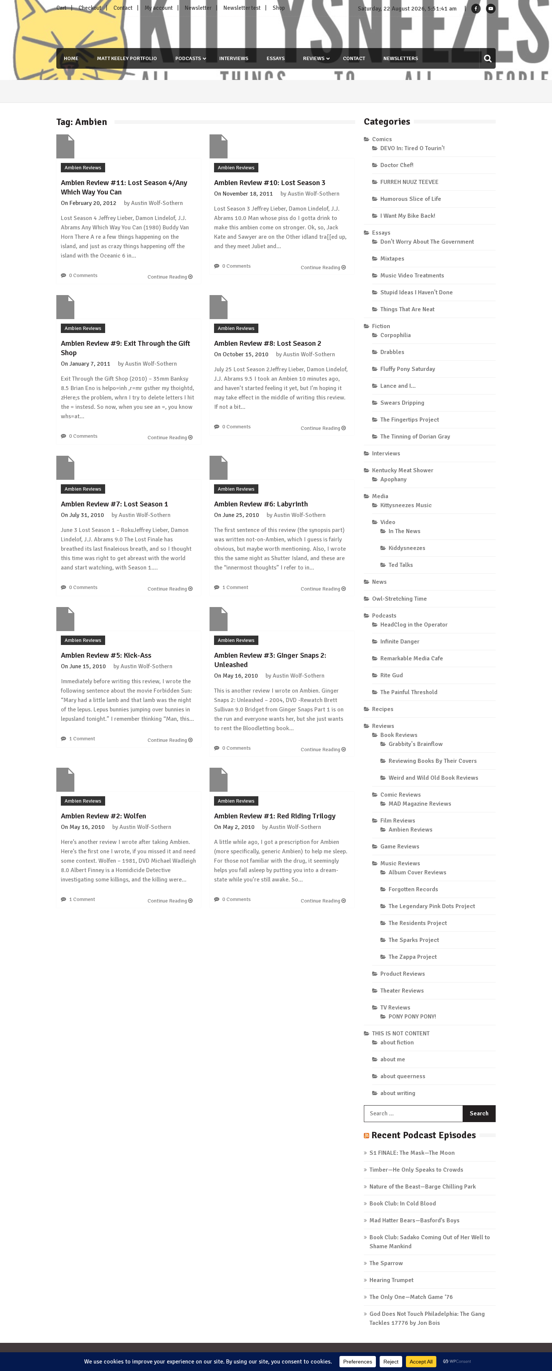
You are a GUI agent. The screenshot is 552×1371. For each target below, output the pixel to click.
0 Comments (83, 275)
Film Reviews (397, 820)
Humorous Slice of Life (410, 199)
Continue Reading (168, 277)
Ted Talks (401, 565)
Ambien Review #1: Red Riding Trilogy (275, 816)
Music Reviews (400, 863)
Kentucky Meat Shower (402, 470)
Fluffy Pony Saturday (407, 369)
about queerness (402, 1076)
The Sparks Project (414, 940)
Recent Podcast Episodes (423, 1135)
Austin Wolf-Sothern (157, 203)
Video (387, 522)
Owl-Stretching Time (399, 599)
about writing (397, 1093)
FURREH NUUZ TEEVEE (409, 182)
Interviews (233, 58)
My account (159, 8)
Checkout (89, 8)
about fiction (397, 1042)
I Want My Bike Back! (407, 216)
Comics (382, 139)
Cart (61, 8)
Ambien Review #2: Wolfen (103, 816)
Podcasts (188, 58)
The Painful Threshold (408, 692)
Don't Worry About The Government (427, 242)
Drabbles (392, 352)
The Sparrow (386, 1263)
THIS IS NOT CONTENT (401, 1033)
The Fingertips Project (409, 419)
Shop (279, 8)
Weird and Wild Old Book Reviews (433, 778)
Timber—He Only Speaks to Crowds (416, 1170)
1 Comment (235, 587)
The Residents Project (418, 923)
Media (380, 496)
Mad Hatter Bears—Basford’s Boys (415, 1220)
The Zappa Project (413, 957)
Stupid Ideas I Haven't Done (416, 292)
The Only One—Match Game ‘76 (411, 1297)
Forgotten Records (413, 889)
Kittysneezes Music (406, 505)
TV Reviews (395, 1007)
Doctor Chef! (396, 165)
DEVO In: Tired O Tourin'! (412, 148)
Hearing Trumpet (391, 1280)
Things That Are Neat (407, 309)
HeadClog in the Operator (414, 624)
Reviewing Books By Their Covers (433, 761)
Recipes (383, 709)
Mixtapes (392, 258)
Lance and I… (398, 386)
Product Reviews (402, 974)
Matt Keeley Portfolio (127, 58)
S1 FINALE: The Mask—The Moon (412, 1153)
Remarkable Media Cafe (411, 658)
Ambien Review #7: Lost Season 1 (114, 504)
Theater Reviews (402, 990)
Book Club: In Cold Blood (403, 1203)
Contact (123, 8)
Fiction (381, 326)
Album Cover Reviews (417, 872)
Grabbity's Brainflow (416, 744)
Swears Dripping (402, 403)
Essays (276, 58)
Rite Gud (391, 675)
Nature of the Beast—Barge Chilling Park (423, 1186)
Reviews (313, 58)
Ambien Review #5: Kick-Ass (106, 655)
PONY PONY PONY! (412, 1016)
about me (392, 1059)
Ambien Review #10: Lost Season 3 (270, 182)
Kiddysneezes (407, 548)
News (379, 582)
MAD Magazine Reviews (420, 804)
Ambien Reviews (83, 167)
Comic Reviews (400, 794)
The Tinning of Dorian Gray (415, 436)
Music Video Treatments (412, 275)
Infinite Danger (399, 641)
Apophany (393, 479)
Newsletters (400, 58)
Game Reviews (399, 846)
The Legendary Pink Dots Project (432, 906)
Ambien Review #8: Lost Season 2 (267, 343)
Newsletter (198, 8)
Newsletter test (242, 8)
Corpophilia (395, 335)
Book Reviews (399, 735)
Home (71, 58)
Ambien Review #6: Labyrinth (261, 504)
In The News (405, 531)
